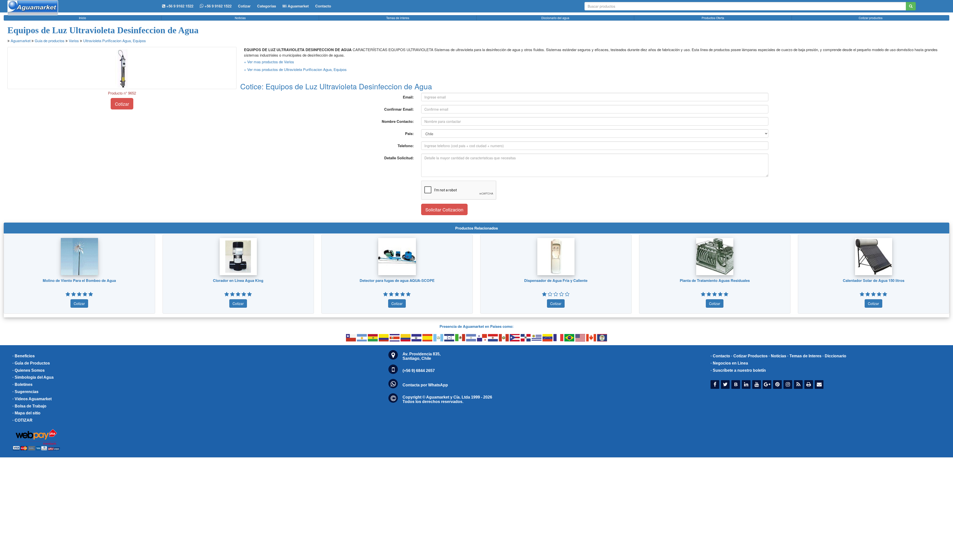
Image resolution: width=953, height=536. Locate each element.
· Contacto (720, 356)
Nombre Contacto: (398, 121)
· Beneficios (23, 356)
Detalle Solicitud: (399, 158)
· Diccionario (834, 356)
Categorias (266, 6)
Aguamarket (21, 40)
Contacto (323, 6)
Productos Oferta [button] (713, 18)
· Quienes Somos (28, 370)
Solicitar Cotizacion (444, 209)
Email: (408, 97)
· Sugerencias (25, 392)
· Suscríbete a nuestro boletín (738, 370)
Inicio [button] (82, 18)
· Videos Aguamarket (32, 399)
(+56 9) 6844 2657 (419, 370)
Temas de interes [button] (397, 18)
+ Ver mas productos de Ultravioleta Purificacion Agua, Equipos (295, 69)
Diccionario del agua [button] (555, 18)
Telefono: (406, 145)
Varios (74, 40)
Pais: (409, 133)
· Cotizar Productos (749, 356)
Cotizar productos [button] (871, 18)
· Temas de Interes (804, 356)
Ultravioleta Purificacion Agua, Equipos (114, 40)
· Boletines (22, 384)
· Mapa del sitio (26, 413)
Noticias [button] (240, 18)
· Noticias (777, 356)
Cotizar (244, 6)
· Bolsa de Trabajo (29, 406)
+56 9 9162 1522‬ (179, 6)
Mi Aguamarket (295, 6)
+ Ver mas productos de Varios (269, 61)
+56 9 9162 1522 (218, 6)
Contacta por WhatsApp (425, 385)
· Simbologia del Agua (33, 377)
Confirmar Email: (399, 109)
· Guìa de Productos (31, 363)
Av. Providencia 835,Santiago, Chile (422, 356)
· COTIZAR (22, 420)
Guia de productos (50, 40)
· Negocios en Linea (729, 363)
